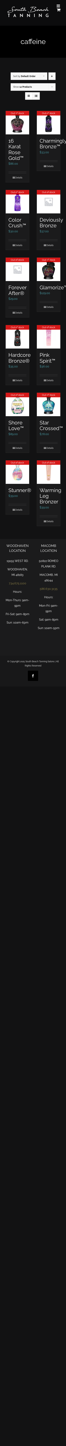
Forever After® (17, 290)
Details (18, 177)
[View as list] (36, 96)
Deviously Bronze (51, 222)
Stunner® (19, 490)
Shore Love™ (16, 425)
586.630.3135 (49, 589)
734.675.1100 (17, 583)
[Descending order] (52, 76)
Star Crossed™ (51, 425)
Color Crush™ (17, 222)
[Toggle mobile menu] (58, 6)
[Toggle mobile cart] (58, 10)
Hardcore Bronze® (19, 358)
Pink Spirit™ (47, 358)
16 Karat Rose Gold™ (15, 149)
